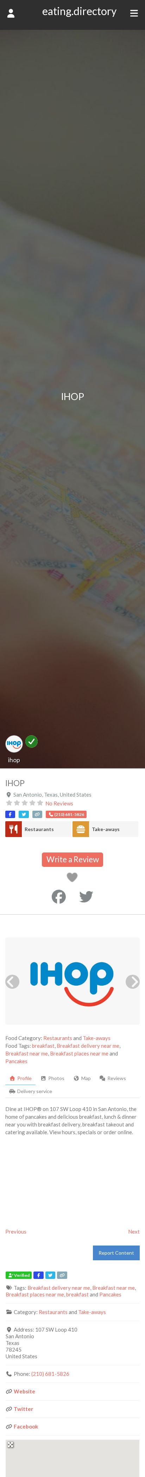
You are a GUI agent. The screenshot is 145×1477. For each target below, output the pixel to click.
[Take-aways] (80, 829)
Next (134, 1231)
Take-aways (106, 829)
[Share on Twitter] (86, 896)
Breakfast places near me (79, 1053)
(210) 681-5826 (50, 1374)
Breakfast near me (26, 1053)
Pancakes (16, 1061)
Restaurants (39, 829)
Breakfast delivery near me (88, 1046)
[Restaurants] (13, 829)
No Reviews (59, 803)
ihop (14, 760)
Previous (15, 1231)
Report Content (116, 1253)
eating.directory (79, 11)
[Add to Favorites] (73, 879)
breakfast (43, 1046)
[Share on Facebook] (59, 896)
